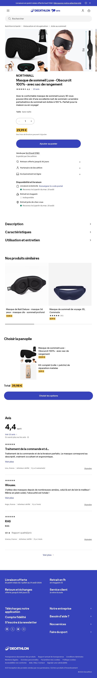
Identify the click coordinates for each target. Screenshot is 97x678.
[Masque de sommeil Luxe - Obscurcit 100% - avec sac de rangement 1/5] (26, 50)
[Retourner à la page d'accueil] (45, 10)
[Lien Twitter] (13, 629)
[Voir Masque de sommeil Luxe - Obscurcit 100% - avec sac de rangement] (28, 354)
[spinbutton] (25, 121)
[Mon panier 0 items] (89, 11)
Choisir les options (48, 395)
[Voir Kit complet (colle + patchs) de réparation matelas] (28, 372)
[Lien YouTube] (18, 629)
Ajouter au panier (48, 143)
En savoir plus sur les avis (15, 437)
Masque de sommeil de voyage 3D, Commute (68, 311)
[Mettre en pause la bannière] (86, 3)
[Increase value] (31, 121)
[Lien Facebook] (7, 629)
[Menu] (8, 11)
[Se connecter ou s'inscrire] (83, 11)
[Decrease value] (19, 121)
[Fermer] (90, 3)
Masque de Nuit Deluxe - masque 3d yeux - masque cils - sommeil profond (25, 311)
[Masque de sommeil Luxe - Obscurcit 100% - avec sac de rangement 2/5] (71, 50)
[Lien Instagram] (24, 629)
